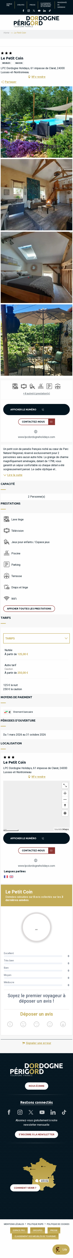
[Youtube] (39, 11)
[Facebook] (23, 11)
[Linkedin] (44, 11)
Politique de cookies (58, 1224)
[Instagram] (28, 11)
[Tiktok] (49, 11)
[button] (36, 122)
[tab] (33, 638)
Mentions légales (14, 1224)
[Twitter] (33, 11)
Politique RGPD (35, 1224)
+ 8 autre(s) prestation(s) (36, 393)
